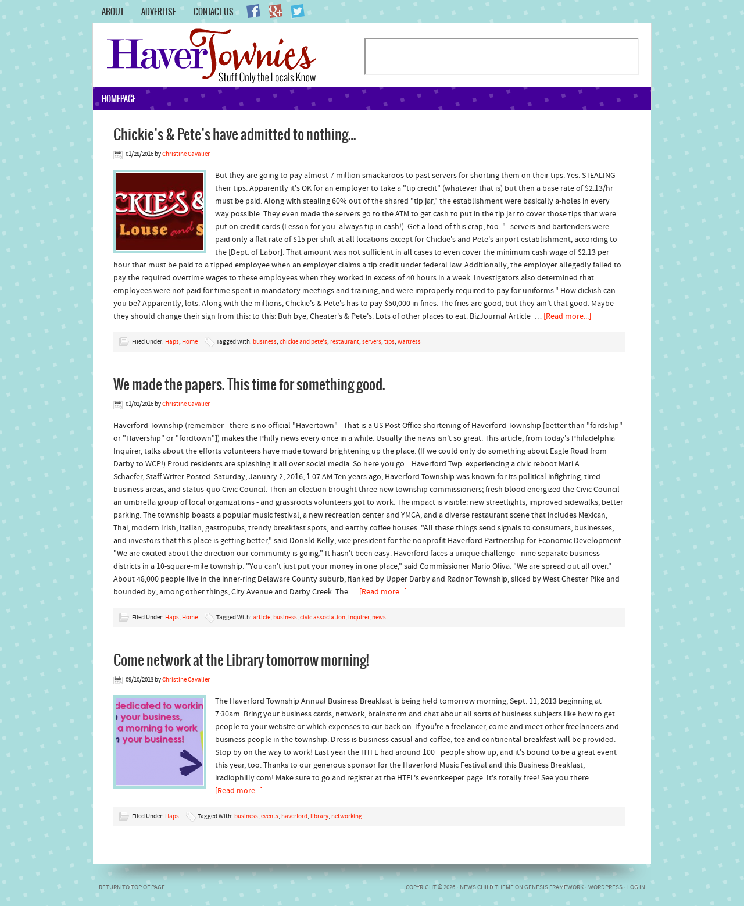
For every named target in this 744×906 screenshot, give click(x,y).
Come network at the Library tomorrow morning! (241, 659)
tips (389, 342)
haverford (294, 817)
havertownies (228, 55)
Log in (636, 887)
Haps (172, 342)
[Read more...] (567, 316)
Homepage (119, 99)
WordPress (605, 887)
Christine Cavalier (186, 154)
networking (346, 817)
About (113, 11)
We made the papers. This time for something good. (249, 384)
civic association (322, 618)
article (261, 618)
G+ (275, 11)
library (319, 817)
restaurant (344, 342)
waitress (409, 342)
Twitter (298, 11)
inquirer (358, 618)
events (269, 817)
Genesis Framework (554, 887)
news (379, 618)
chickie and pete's (303, 342)
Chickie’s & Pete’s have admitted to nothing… (234, 134)
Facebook (253, 11)
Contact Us (214, 11)
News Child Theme (487, 887)
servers (371, 342)
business (265, 342)
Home (190, 342)
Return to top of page (132, 887)
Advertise (158, 11)
